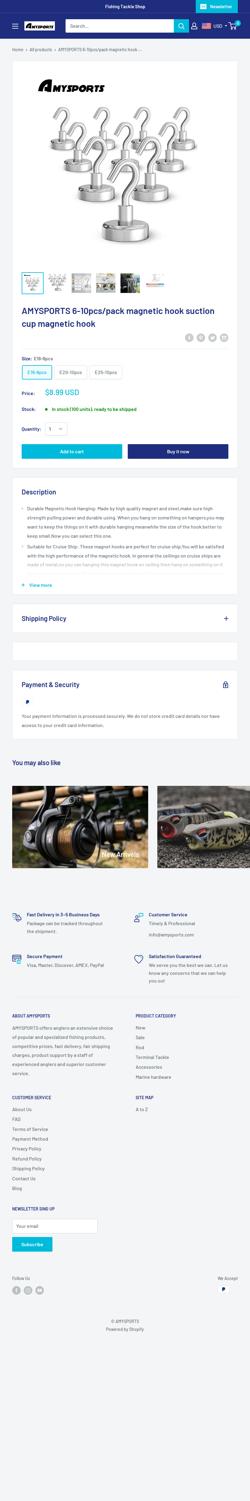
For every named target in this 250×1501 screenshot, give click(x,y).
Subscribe (32, 1244)
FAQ (16, 1119)
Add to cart (72, 451)
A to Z (142, 1109)
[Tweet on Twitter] (212, 337)
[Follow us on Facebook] (16, 1290)
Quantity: (31, 429)
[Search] (181, 26)
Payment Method (30, 1139)
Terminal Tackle (152, 1057)
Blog (17, 1188)
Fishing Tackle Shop (125, 6)
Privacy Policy (26, 1148)
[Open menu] (15, 26)
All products (41, 49)
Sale (140, 1037)
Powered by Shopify (125, 1329)
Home (17, 49)
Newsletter (221, 6)
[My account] (194, 26)
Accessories (149, 1067)
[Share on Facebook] (189, 337)
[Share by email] (224, 337)
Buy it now (178, 451)
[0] (233, 26)
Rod (140, 1047)
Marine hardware (153, 1077)
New (140, 1027)
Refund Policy (27, 1158)
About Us (22, 1109)
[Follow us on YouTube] (39, 1290)
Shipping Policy (28, 1168)
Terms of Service (30, 1129)
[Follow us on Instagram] (28, 1290)
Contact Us (24, 1178)
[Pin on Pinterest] (201, 337)
